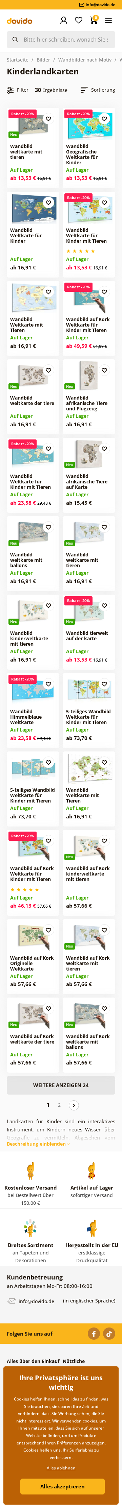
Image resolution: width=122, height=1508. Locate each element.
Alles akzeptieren (62, 1486)
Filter (22, 90)
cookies (90, 1421)
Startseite (17, 59)
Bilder (43, 59)
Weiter (74, 1105)
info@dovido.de (35, 1301)
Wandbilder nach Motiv (84, 59)
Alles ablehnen (61, 1468)
